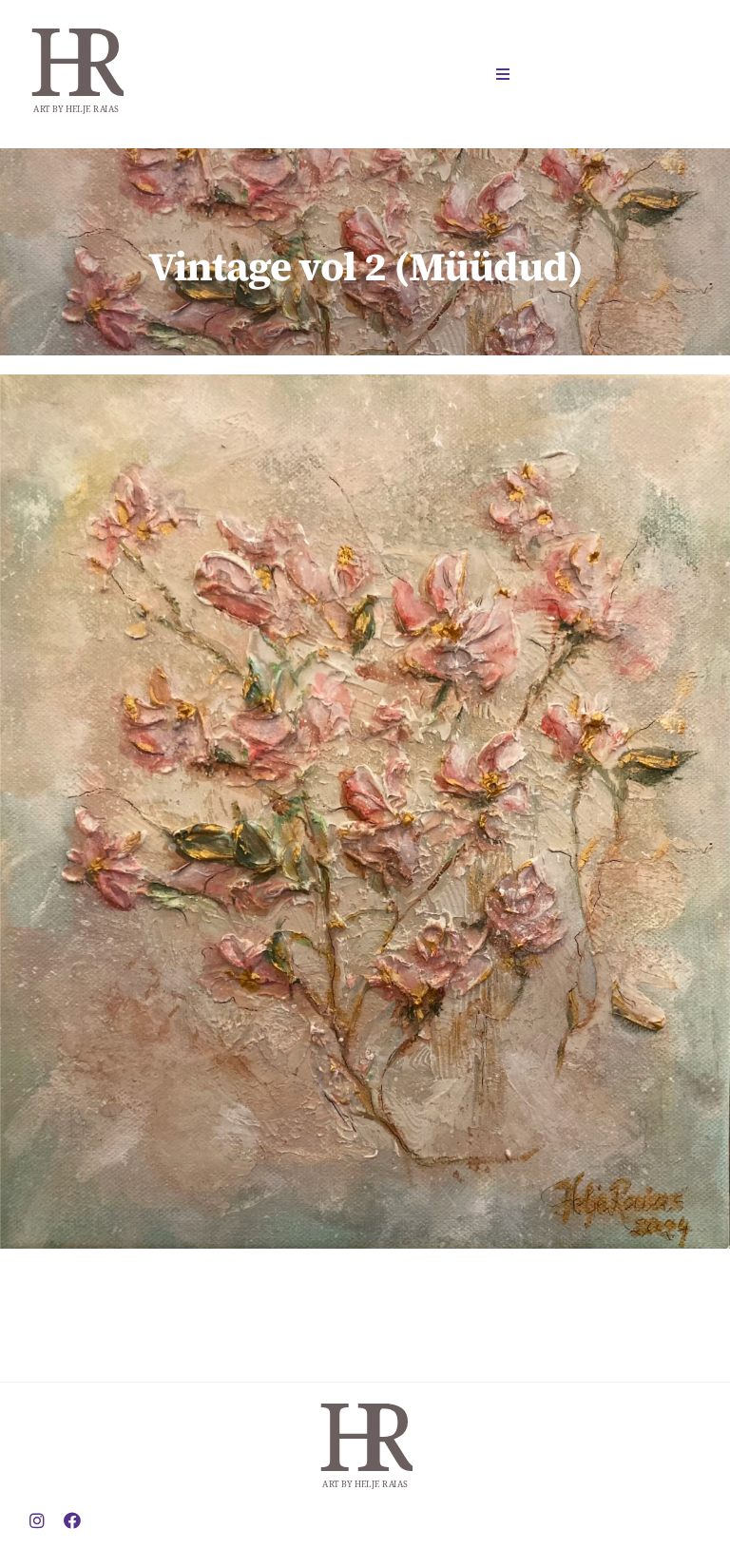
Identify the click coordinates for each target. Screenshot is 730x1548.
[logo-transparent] (76, 22)
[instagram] (37, 1520)
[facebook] (72, 1520)
